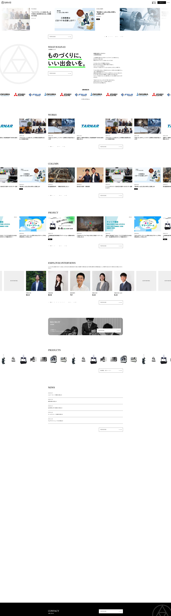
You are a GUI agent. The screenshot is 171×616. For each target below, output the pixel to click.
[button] (104, 37)
